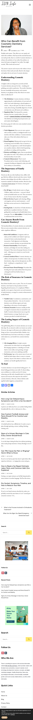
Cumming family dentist (8, 183)
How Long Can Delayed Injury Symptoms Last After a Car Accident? (16, 586)
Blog (23, 50)
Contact (3, 707)
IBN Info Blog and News (11, 665)
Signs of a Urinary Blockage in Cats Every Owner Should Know (14, 597)
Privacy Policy (5, 703)
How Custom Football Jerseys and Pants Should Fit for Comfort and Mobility (15, 591)
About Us (4, 696)
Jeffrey (5, 50)
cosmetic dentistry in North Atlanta (20, 116)
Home (3, 692)
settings (13, 714)
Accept (4, 717)
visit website (18, 214)
